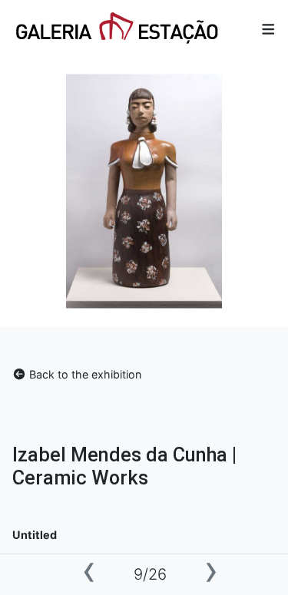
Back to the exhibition (83, 374)
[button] (268, 29)
